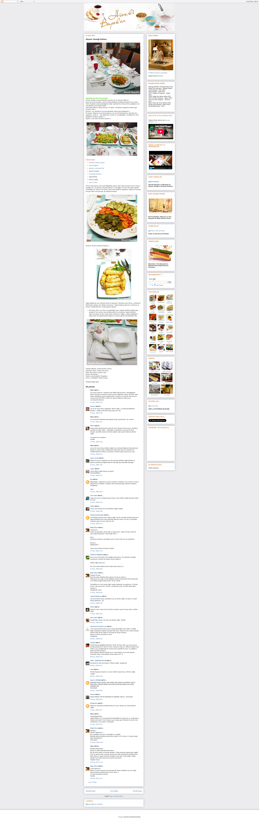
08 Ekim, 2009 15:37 (96, 665)
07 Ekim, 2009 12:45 (96, 442)
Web (152, 285)
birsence (93, 406)
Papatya (92, 642)
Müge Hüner (94, 527)
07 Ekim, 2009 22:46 (96, 603)
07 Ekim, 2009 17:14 (96, 523)
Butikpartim (94, 703)
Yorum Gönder (92, 782)
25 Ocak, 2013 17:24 (96, 762)
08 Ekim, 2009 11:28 (96, 657)
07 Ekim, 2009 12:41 (96, 422)
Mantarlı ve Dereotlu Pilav (96, 168)
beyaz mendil (94, 458)
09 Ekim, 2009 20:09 (96, 699)
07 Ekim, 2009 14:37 (96, 475)
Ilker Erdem (94, 617)
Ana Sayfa (114, 791)
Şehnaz (92, 694)
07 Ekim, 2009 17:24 (96, 551)
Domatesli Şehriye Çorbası (97, 162)
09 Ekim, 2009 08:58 (96, 690)
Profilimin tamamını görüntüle (157, 73)
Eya (91, 479)
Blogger (120, 817)
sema (92, 669)
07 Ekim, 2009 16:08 (96, 511)
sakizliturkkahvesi (95, 596)
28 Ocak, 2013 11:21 (96, 778)
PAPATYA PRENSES (96, 554)
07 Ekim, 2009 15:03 (96, 491)
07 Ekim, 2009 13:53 (96, 465)
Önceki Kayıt (137, 791)
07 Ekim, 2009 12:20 (96, 402)
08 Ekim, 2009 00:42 (96, 639)
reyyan (92, 468)
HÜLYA (92, 425)
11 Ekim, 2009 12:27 (96, 710)
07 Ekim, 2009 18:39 (96, 592)
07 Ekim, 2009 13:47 (96, 454)
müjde (92, 506)
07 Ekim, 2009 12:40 (96, 413)
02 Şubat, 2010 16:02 (96, 742)
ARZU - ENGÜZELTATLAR (98, 660)
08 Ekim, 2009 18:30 (96, 676)
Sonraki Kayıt (90, 791)
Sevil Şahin (93, 495)
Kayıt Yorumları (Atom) (116, 796)
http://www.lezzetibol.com (98, 626)
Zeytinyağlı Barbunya (95, 174)
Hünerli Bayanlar (159, 285)
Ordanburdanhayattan (97, 515)
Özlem (92, 607)
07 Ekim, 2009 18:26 (96, 569)
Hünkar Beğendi (93, 165)
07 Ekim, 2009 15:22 (96, 502)
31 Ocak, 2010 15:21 (96, 724)
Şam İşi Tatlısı (93, 182)
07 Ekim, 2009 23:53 (96, 614)
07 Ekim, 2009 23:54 (96, 622)
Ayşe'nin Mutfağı (95, 680)
